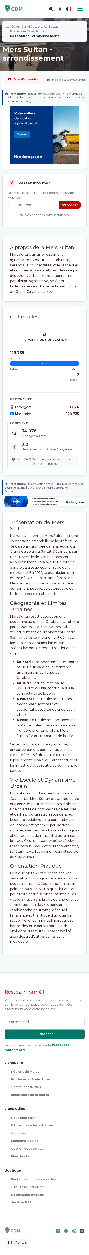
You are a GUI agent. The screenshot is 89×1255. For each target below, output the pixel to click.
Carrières (18, 1133)
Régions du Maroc (25, 1071)
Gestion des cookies (27, 1148)
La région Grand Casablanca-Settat (32, 26)
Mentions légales (24, 1141)
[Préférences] (68, 8)
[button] (60, 9)
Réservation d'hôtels (27, 1195)
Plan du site (20, 1156)
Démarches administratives (32, 1125)
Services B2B (21, 1202)
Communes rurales (26, 1087)
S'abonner (70, 205)
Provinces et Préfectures (31, 1079)
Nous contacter (23, 1118)
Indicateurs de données (30, 1095)
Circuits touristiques (27, 1187)
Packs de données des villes (33, 1179)
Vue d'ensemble (26, 79)
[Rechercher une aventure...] (51, 9)
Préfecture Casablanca (27, 31)
